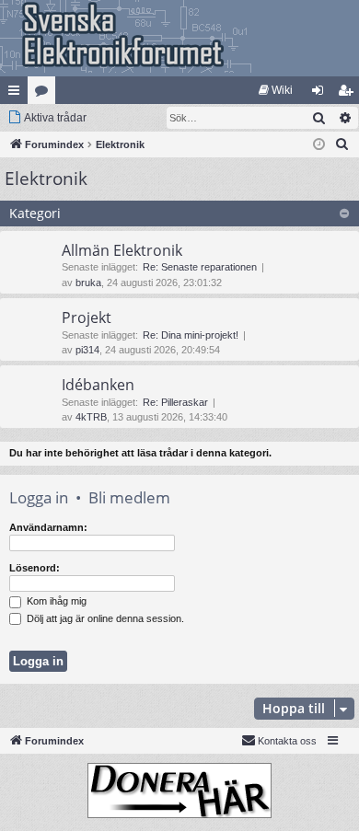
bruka (88, 282)
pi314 (87, 349)
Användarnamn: (48, 527)
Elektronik (46, 178)
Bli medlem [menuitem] (349, 94)
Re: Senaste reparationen (200, 266)
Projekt (86, 317)
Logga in (38, 497)
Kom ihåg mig (55, 600)
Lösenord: (34, 567)
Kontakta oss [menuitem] (287, 740)
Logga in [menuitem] (321, 94)
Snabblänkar (17, 94)
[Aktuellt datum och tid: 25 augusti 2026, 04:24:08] (319, 145)
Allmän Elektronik (122, 250)
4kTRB (91, 416)
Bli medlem (129, 497)
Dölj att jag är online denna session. (104, 618)
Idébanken (98, 385)
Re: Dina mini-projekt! (190, 334)
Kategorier (45, 94)
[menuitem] (276, 90)
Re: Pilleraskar (175, 402)
